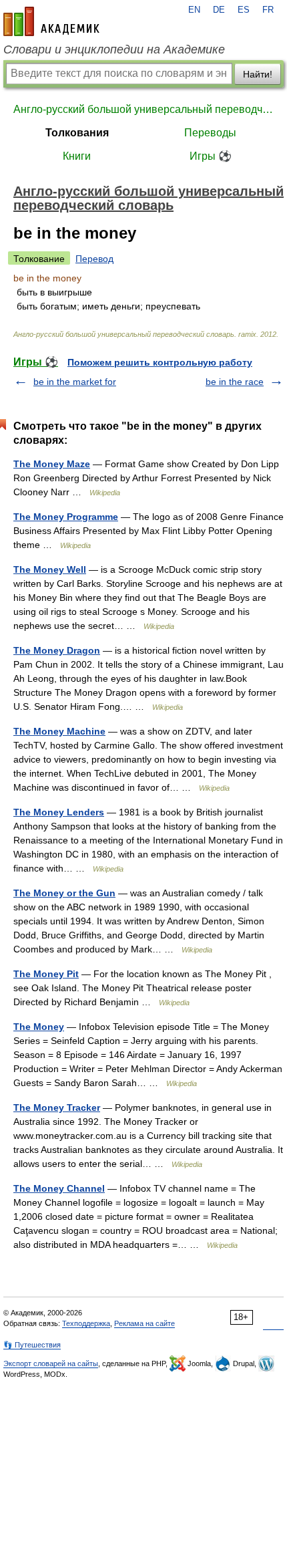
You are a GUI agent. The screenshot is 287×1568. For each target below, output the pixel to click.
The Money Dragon (56, 650)
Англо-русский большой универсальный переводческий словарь (143, 109)
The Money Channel (59, 1188)
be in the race (235, 381)
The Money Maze (51, 464)
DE (219, 10)
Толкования (77, 132)
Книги (77, 156)
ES (244, 10)
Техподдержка (86, 1323)
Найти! (257, 74)
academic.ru (51, 21)
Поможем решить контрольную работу (159, 362)
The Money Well (49, 569)
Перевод (94, 258)
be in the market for (74, 381)
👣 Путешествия (32, 1345)
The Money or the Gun (64, 893)
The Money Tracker (56, 1107)
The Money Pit (46, 973)
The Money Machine (59, 731)
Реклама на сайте (144, 1323)
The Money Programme (65, 516)
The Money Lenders (58, 812)
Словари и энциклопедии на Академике (114, 49)
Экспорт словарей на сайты (50, 1363)
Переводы (210, 132)
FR (268, 10)
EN (194, 10)
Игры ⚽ (211, 156)
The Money (38, 1026)
